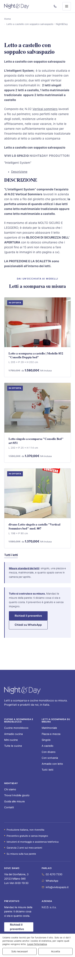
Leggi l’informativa (37, 944)
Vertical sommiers (45, 109)
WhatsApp (52, 880)
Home (7, 18)
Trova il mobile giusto (16, 795)
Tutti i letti (11, 555)
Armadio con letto (52, 763)
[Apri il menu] (66, 6)
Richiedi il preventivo (28, 615)
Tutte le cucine (13, 745)
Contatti (9, 807)
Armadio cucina (13, 734)
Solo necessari (19, 951)
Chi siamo (10, 789)
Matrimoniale (49, 727)
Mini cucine (11, 740)
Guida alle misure (14, 801)
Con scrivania (50, 757)
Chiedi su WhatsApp (28, 624)
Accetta (55, 951)
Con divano (48, 752)
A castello (47, 745)
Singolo (46, 740)
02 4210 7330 (54, 874)
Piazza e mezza (51, 734)
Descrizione (19, 171)
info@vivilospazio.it (57, 887)
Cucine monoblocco (16, 727)
